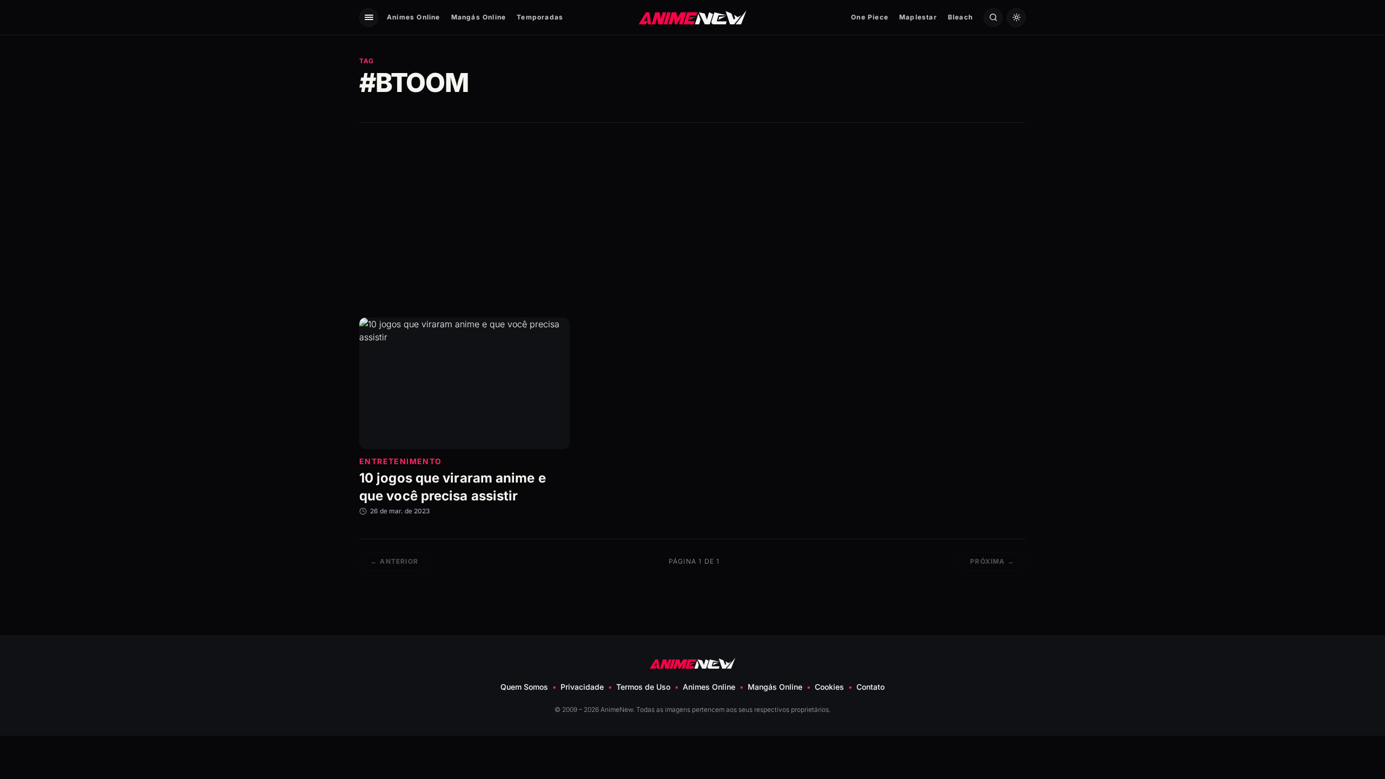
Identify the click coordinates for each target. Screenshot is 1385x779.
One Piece (869, 17)
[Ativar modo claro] (1016, 17)
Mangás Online (478, 17)
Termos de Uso (643, 686)
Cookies (829, 686)
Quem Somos (524, 686)
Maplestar (918, 17)
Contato (870, 686)
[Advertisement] (692, 220)
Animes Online (413, 17)
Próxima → (992, 561)
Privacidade (582, 686)
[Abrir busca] (993, 17)
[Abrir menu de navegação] (368, 17)
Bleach (960, 17)
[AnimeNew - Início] (693, 17)
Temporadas (540, 17)
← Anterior (394, 561)
